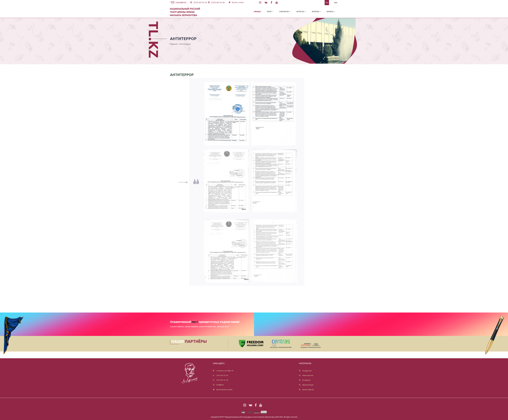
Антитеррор (185, 44)
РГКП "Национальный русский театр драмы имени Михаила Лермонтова (247, 417)
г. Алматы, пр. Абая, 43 (224, 370)
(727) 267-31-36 (222, 380)
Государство (307, 370)
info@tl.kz (220, 385)
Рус (326, 2)
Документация (307, 385)
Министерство (307, 375)
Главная (173, 44)
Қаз (335, 2)
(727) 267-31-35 (222, 375)
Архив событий (308, 389)
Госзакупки (306, 380)
